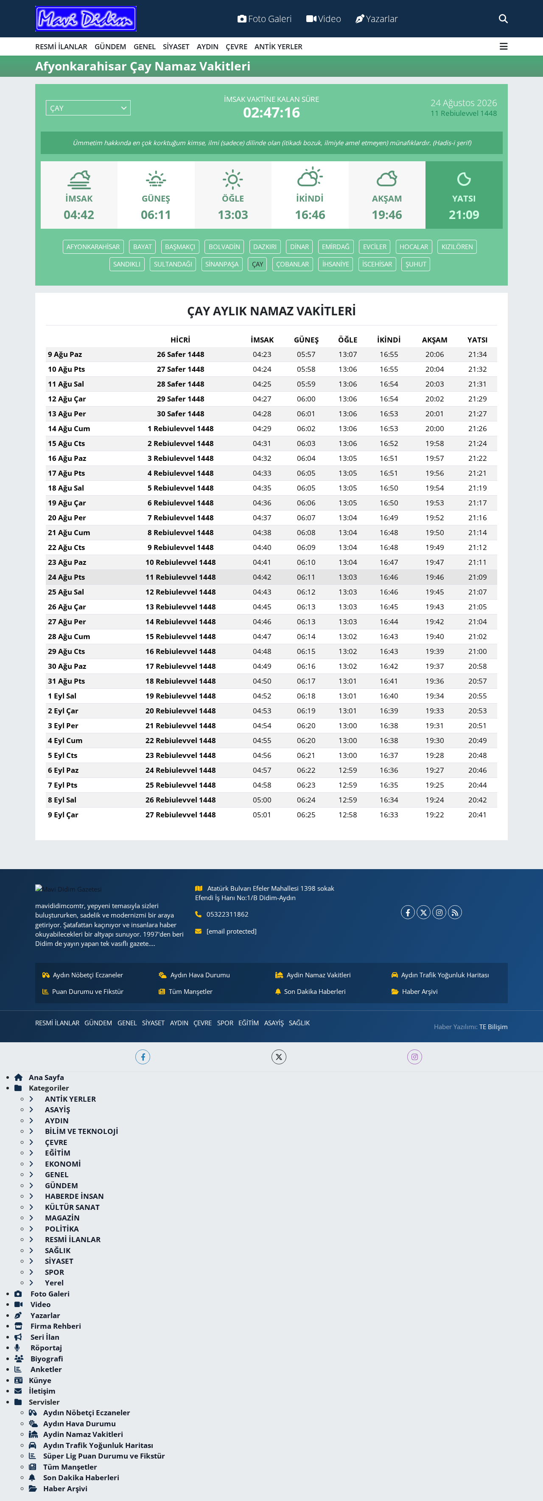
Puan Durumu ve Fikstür (87, 991)
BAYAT (142, 246)
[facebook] (142, 1056)
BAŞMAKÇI (180, 246)
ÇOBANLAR (292, 264)
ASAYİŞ (274, 1022)
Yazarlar (382, 18)
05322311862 (228, 914)
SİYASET (176, 46)
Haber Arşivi (420, 991)
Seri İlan (44, 1337)
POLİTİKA (61, 1229)
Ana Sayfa (46, 1077)
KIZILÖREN (457, 246)
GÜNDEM (110, 46)
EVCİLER (374, 246)
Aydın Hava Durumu (200, 975)
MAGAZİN (61, 1218)
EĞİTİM (248, 1022)
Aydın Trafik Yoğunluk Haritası (445, 975)
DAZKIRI (265, 246)
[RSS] (455, 912)
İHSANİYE (335, 264)
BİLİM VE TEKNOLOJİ (80, 1131)
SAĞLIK (299, 1022)
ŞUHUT (416, 264)
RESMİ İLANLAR (61, 46)
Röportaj (45, 1347)
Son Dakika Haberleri (315, 991)
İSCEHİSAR (377, 264)
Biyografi (46, 1359)
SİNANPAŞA (221, 264)
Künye (40, 1380)
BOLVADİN (224, 246)
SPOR (225, 1022)
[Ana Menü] (504, 46)
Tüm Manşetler (191, 991)
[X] (424, 912)
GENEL (145, 46)
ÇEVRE (236, 46)
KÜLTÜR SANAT (71, 1207)
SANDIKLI (126, 264)
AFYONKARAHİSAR (93, 246)
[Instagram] (439, 912)
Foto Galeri (270, 18)
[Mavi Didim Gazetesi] (86, 19)
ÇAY (257, 264)
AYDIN (207, 46)
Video (329, 18)
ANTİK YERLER (278, 46)
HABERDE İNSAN (73, 1196)
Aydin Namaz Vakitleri (319, 975)
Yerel (53, 1283)
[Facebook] (408, 912)
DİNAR (299, 246)
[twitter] (279, 1056)
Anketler (45, 1369)
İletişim (42, 1391)
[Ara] (503, 18)
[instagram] (414, 1056)
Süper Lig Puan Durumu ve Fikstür (104, 1456)
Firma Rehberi (55, 1326)
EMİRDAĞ (336, 246)
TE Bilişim (493, 1026)
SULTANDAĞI (173, 264)
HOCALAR (414, 246)
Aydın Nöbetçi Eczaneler (88, 975)
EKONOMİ (62, 1164)
